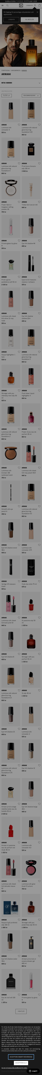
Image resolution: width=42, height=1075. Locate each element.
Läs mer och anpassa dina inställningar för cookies (14, 1068)
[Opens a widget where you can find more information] (33, 1071)
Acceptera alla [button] (21, 1063)
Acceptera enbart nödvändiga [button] (21, 1057)
